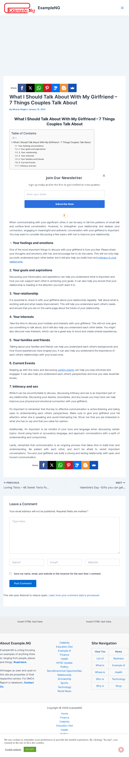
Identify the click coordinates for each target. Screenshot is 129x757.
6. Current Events (27, 162)
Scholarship (64, 678)
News (118, 651)
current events (66, 369)
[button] (64, 177)
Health (64, 658)
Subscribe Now (64, 204)
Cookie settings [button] (13, 749)
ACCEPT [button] (30, 749)
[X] (30, 88)
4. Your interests (26, 156)
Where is (100, 672)
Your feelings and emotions (30, 146)
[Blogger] (64, 88)
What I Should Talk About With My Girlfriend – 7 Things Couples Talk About (52, 142)
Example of (64, 650)
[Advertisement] (64, 41)
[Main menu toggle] (122, 8)
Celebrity (64, 642)
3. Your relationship (28, 152)
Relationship (64, 674)
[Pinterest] (47, 88)
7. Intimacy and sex (27, 166)
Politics (64, 666)
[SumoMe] (72, 88)
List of (100, 658)
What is (100, 665)
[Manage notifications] (121, 749)
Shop (119, 685)
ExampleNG (49, 7)
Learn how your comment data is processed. (74, 595)
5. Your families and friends (31, 159)
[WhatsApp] (39, 88)
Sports (64, 682)
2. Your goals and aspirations (31, 149)
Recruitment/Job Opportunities (64, 670)
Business (119, 658)
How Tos (100, 651)
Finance (64, 654)
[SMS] (55, 88)
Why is (100, 685)
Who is (100, 679)
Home (64, 713)
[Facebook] (22, 88)
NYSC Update (64, 662)
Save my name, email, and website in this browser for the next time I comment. (57, 573)
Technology (64, 687)
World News (64, 691)
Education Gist (64, 646)
